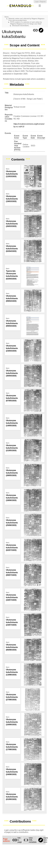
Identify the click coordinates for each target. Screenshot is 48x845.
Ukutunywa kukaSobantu (20, 25)
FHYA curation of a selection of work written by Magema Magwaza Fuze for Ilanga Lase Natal (26, 23)
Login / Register (40, 1)
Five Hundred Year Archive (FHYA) (17, 145)
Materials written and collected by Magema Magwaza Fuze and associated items (26, 19)
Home (7, 17)
